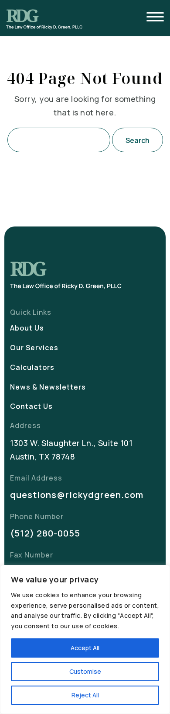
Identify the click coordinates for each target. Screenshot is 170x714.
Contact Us (31, 406)
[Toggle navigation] (155, 18)
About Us (27, 328)
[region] (85, 639)
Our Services (34, 347)
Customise (85, 671)
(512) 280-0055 (45, 533)
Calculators (32, 367)
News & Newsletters (48, 387)
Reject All (85, 695)
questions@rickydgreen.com (76, 495)
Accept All (85, 648)
